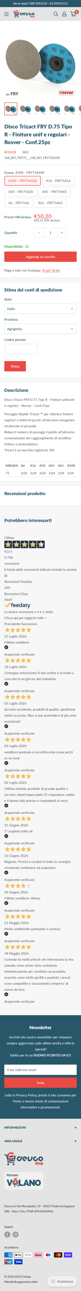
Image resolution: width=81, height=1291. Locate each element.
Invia (40, 1082)
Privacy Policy (26, 1095)
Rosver (10, 152)
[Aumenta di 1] (61, 232)
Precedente (12, 624)
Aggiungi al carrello (40, 257)
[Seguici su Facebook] (7, 1234)
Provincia (11, 319)
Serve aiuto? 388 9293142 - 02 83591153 (40, 3)
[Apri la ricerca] (56, 14)
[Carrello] (73, 14)
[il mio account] (64, 14)
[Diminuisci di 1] (38, 232)
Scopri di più (51, 270)
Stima (15, 366)
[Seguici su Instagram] (16, 1234)
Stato (8, 299)
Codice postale (15, 340)
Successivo (29, 624)
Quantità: (11, 233)
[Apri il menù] (6, 14)
